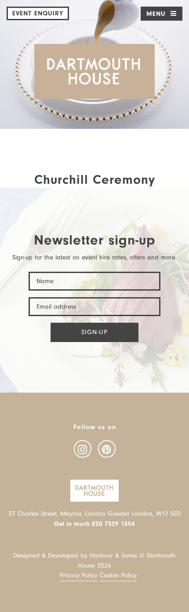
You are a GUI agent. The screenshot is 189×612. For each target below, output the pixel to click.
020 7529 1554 (113, 524)
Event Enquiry (37, 13)
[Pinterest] (107, 449)
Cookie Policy (118, 575)
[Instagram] (82, 449)
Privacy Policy (78, 575)
